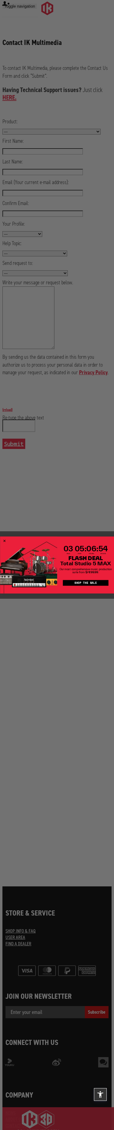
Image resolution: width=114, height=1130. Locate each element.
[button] (100, 1094)
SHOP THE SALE (85, 583)
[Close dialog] (4, 541)
